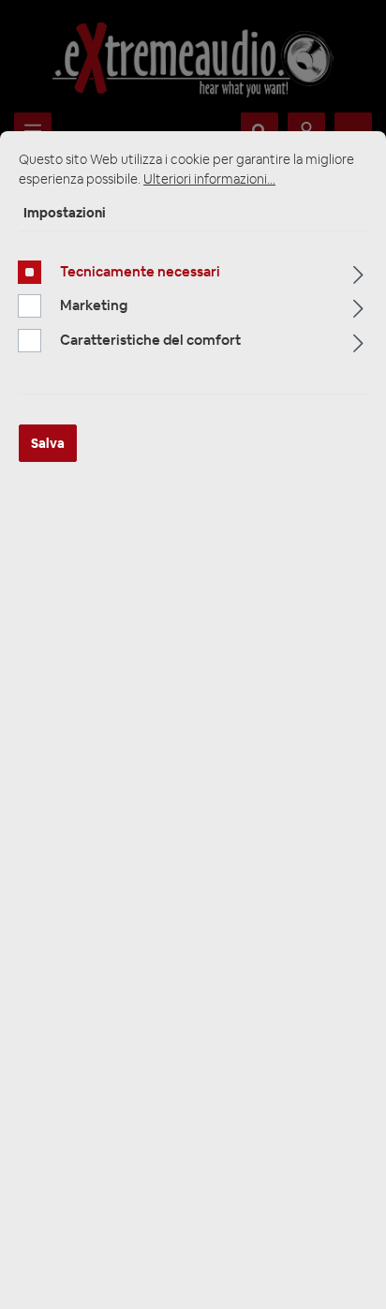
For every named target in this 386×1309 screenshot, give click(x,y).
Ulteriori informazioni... (209, 179)
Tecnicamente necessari (140, 271)
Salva (48, 443)
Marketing (93, 305)
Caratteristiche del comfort (150, 340)
